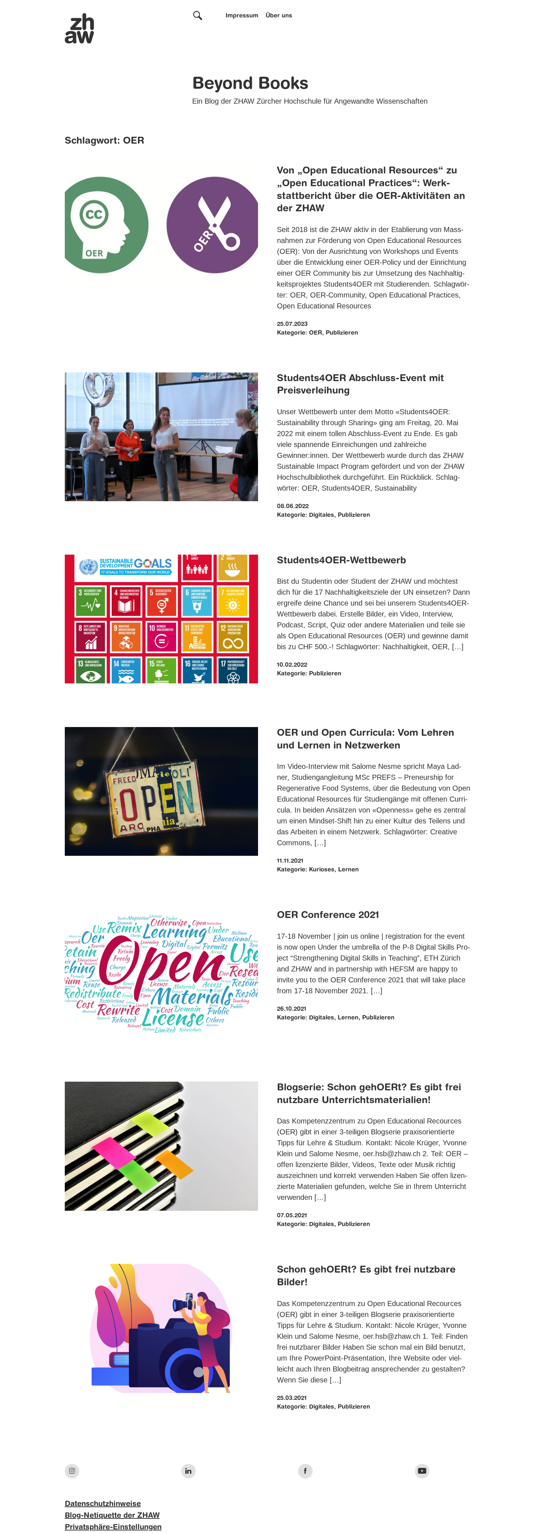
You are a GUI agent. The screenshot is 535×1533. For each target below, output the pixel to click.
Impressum (242, 16)
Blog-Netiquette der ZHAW (112, 1516)
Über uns (279, 16)
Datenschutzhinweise (103, 1504)
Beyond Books (250, 84)
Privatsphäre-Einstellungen (113, 1527)
